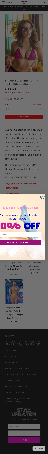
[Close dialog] (42, 197)
